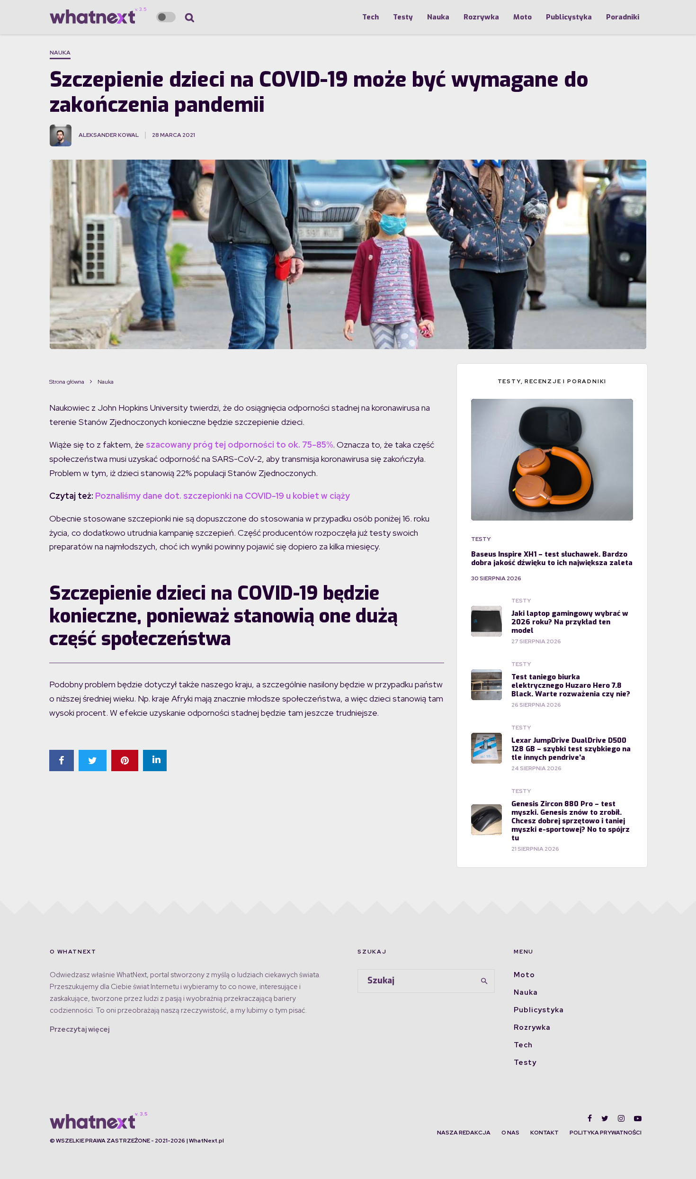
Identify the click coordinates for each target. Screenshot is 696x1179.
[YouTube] (637, 1118)
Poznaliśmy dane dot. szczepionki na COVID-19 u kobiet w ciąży (222, 495)
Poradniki (622, 17)
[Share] (61, 760)
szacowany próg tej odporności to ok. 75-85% (239, 444)
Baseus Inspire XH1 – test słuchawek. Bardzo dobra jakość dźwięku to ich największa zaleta (552, 558)
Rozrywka (481, 17)
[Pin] (124, 760)
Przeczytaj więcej (79, 1029)
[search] (484, 981)
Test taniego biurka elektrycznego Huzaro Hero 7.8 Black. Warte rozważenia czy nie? (570, 685)
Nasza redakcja (464, 1132)
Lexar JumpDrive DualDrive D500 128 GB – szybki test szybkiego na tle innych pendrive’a (571, 749)
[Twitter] (605, 1118)
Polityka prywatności (606, 1132)
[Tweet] (93, 760)
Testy (403, 17)
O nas (510, 1132)
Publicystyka (569, 17)
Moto (522, 17)
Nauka (438, 17)
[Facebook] (590, 1118)
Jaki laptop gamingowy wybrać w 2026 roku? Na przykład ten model (569, 622)
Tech (370, 17)
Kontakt (544, 1132)
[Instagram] (621, 1118)
